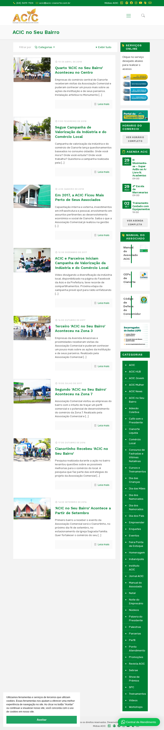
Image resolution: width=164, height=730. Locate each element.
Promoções (136, 657)
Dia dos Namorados (136, 497)
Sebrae (133, 670)
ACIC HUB (135, 371)
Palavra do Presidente (136, 618)
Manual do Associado (135, 584)
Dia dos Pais (136, 515)
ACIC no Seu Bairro (136, 399)
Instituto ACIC (134, 567)
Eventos (134, 535)
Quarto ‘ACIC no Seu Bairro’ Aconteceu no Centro (79, 70)
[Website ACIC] (127, 2)
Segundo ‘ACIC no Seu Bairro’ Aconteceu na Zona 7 (80, 391)
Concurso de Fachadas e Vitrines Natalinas (137, 455)
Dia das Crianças (134, 480)
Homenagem (137, 552)
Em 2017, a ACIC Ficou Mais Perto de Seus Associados (79, 197)
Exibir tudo (104, 47)
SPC (131, 687)
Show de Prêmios (134, 678)
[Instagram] (136, 2)
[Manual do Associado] (145, 2)
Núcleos (134, 609)
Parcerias (135, 633)
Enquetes (135, 528)
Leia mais (103, 104)
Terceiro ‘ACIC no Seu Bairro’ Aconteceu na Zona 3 (80, 328)
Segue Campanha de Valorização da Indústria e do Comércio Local (80, 132)
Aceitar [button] (41, 719)
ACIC (132, 365)
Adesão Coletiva (134, 410)
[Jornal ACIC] (122, 2)
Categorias (45, 47)
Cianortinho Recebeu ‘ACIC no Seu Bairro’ (81, 450)
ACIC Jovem (136, 378)
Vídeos (133, 700)
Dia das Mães (137, 488)
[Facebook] (131, 2)
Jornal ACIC (136, 576)
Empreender (136, 522)
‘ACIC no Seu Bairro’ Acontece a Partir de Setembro (83, 510)
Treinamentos (137, 693)
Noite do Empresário (136, 601)
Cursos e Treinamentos (137, 469)
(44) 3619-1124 (24, 3)
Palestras (135, 626)
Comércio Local (135, 441)
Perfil (132, 640)
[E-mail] (150, 2)
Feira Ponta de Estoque (136, 544)
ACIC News (135, 391)
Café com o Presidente (136, 420)
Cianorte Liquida (134, 431)
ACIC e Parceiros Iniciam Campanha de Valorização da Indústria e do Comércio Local (81, 263)
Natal (132, 593)
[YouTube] (140, 2)
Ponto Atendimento (137, 648)
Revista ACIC (137, 663)
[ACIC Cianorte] (25, 15)
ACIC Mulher (136, 384)
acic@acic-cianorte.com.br (54, 3)
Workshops (136, 706)
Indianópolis (136, 559)
